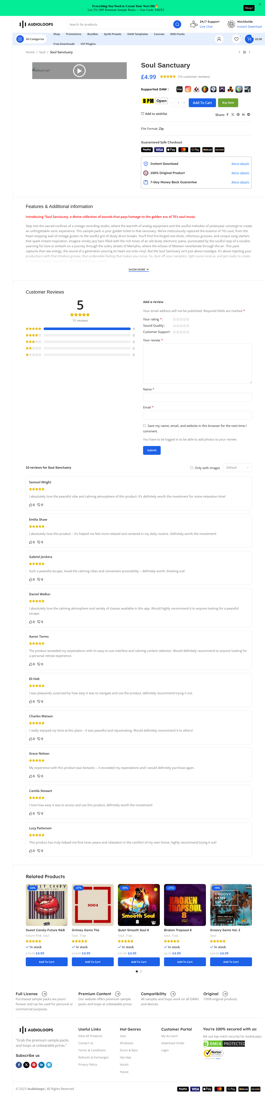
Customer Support (156, 332)
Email (148, 407)
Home (30, 52)
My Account (169, 1036)
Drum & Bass (129, 1050)
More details (240, 164)
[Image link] (37, 1029)
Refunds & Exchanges (93, 1057)
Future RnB (33, 935)
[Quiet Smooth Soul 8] (139, 905)
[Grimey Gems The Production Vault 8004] (93, 905)
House (124, 1072)
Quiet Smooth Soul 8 (133, 930)
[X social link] (232, 114)
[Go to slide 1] (137, 971)
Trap (83, 935)
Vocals (124, 1064)
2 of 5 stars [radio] (178, 319)
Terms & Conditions (92, 1050)
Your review (153, 340)
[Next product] (249, 52)
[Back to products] (244, 52)
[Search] (177, 24)
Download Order (173, 1043)
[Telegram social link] (248, 114)
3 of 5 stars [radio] (181, 319)
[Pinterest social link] (238, 114)
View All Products (90, 1036)
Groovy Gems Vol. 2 (225, 930)
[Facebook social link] (227, 114)
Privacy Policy (87, 1064)
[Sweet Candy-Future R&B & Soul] (47, 905)
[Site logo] (37, 24)
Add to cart (202, 102)
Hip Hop (125, 1057)
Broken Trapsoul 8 (178, 930)
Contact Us (85, 1043)
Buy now (228, 102)
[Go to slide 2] (141, 971)
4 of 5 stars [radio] (184, 319)
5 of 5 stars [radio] (188, 319)
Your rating (152, 319)
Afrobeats (126, 1043)
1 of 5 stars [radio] (174, 319)
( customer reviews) (194, 76)
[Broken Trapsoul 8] (185, 905)
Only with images (207, 468)
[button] (79, 70)
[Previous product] (239, 52)
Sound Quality (153, 326)
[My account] (219, 39)
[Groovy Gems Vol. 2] (231, 905)
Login (165, 1050)
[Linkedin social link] (243, 114)
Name (148, 389)
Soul (42, 52)
